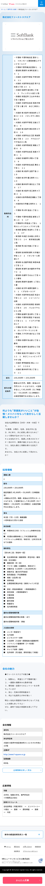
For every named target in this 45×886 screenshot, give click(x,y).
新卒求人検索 (12, 9)
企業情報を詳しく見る (22, 770)
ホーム (3, 9)
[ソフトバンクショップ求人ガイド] (14, 3)
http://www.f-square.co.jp (14, 754)
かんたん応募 (22, 880)
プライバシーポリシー (30, 851)
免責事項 (17, 851)
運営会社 (17, 846)
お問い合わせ (27, 846)
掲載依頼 (38, 846)
